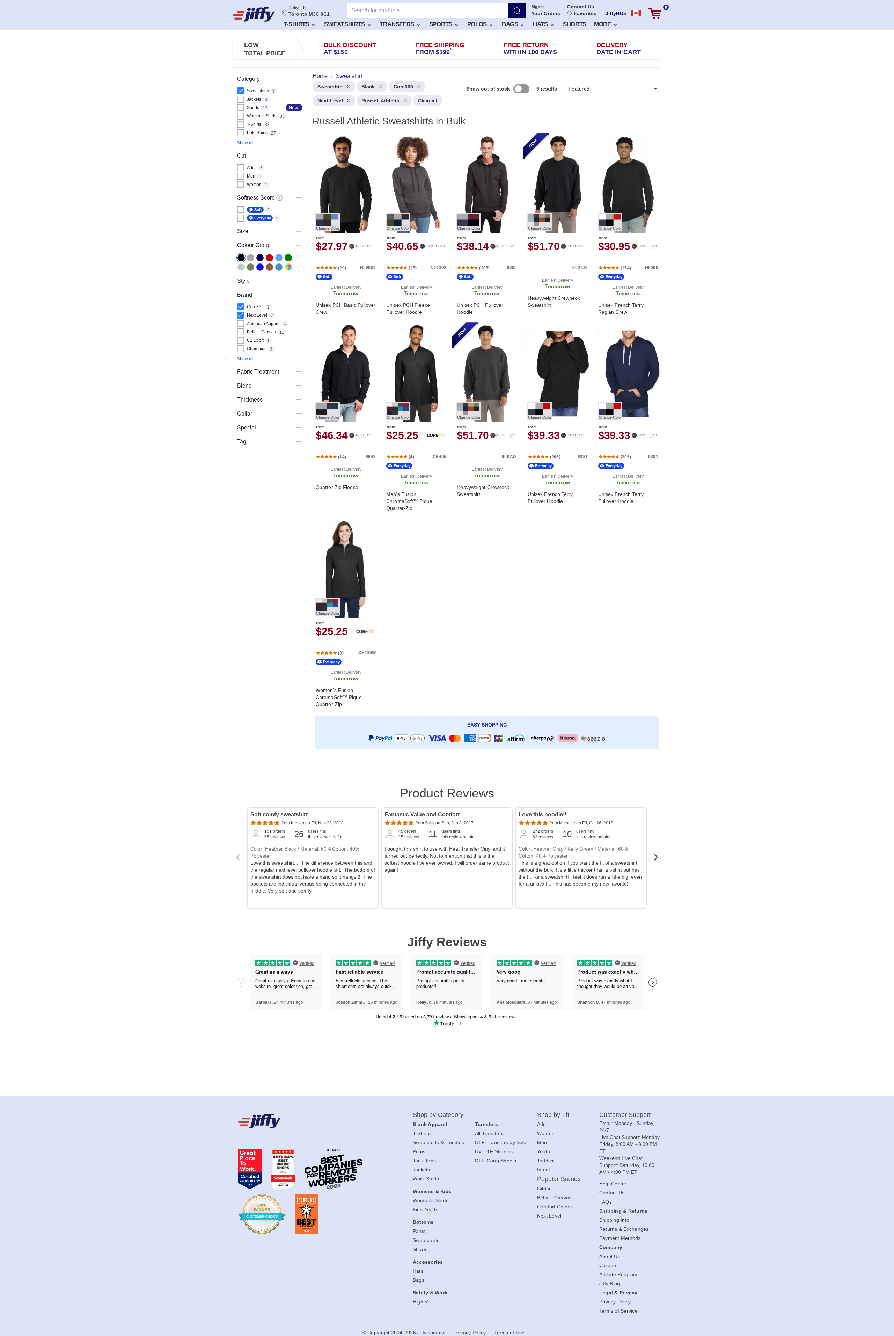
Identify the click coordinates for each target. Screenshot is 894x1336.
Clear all (428, 100)
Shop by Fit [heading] (553, 1114)
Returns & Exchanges (624, 1229)
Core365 (403, 86)
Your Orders (546, 13)
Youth (543, 1151)
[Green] (288, 258)
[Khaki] (251, 267)
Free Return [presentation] (530, 49)
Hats (541, 24)
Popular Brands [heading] (559, 1179)
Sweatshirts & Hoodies (438, 1142)
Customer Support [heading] (625, 1114)
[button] (299, 24)
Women (546, 1133)
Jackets (421, 1169)
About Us (609, 1256)
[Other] (288, 267)
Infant (543, 1169)
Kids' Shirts (425, 1209)
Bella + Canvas (554, 1197)
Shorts (574, 24)
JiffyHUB (616, 13)
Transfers (398, 24)
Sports (441, 24)
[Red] (269, 258)
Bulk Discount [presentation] (350, 49)
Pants (419, 1231)
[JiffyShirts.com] (254, 14)
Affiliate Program (618, 1274)
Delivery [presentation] (618, 49)
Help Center (613, 1183)
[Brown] (269, 267)
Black (368, 86)
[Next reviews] (655, 859)
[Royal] (260, 267)
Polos (478, 24)
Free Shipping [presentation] (439, 49)
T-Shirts (297, 24)
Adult (543, 1124)
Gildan (544, 1188)
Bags (511, 24)
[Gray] (251, 258)
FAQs (605, 1202)
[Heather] (241, 267)
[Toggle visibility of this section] (298, 78)
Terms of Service (618, 1311)
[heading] (484, 421)
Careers (608, 1265)
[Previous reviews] (238, 859)
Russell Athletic (380, 100)
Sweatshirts (345, 24)
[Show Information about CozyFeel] (279, 198)
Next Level (330, 100)
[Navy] (260, 258)
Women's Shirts (431, 1200)
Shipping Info (614, 1220)
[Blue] (279, 258)
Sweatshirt (330, 86)
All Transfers (489, 1133)
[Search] (517, 10)
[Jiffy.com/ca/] (309, 1121)
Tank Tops (424, 1160)
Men (542, 1142)
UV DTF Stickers (494, 1151)
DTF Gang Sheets (495, 1160)
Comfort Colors (554, 1206)
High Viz (422, 1302)
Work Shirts (426, 1179)
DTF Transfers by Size (500, 1142)
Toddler (545, 1160)
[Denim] (279, 267)
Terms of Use (509, 1332)
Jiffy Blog (609, 1283)
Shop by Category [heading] (438, 1114)
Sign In (538, 7)
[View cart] (654, 13)
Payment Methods (620, 1238)
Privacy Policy (615, 1302)
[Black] (241, 258)
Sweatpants (426, 1240)
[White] (298, 258)
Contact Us (580, 6)
